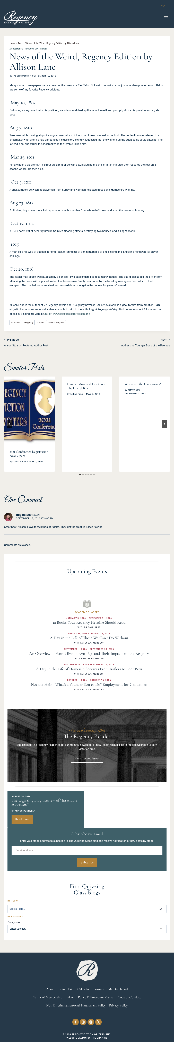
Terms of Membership (47, 997)
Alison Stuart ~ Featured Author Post (26, 343)
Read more (24, 820)
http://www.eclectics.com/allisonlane (67, 313)
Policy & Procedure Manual (96, 997)
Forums (99, 989)
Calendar (83, 989)
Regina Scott (24, 514)
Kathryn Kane (76, 394)
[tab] (80, 474)
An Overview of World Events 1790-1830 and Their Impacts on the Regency (89, 653)
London (15, 322)
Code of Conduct (129, 997)
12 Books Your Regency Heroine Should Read (89, 622)
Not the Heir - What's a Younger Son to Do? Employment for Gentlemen (89, 684)
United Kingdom (56, 322)
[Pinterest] (91, 1022)
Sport (40, 322)
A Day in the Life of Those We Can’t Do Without (89, 637)
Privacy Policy (118, 1005)
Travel (43, 49)
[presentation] (29, 410)
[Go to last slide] (9, 424)
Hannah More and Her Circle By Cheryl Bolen (86, 386)
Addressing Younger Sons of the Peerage (145, 343)
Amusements (16, 49)
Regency (28, 322)
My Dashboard (118, 989)
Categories (13, 922)
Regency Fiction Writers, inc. (91, 1034)
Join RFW (66, 989)
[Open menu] (166, 17)
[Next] (164, 424)
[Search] (160, 909)
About (50, 989)
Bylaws (70, 997)
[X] (98, 1022)
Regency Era (31, 49)
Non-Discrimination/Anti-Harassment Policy (76, 1005)
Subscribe (87, 862)
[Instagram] (83, 1022)
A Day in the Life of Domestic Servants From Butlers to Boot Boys (89, 668)
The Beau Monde (20, 75)
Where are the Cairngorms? (143, 384)
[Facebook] (75, 1022)
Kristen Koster (19, 461)
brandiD (102, 1038)
